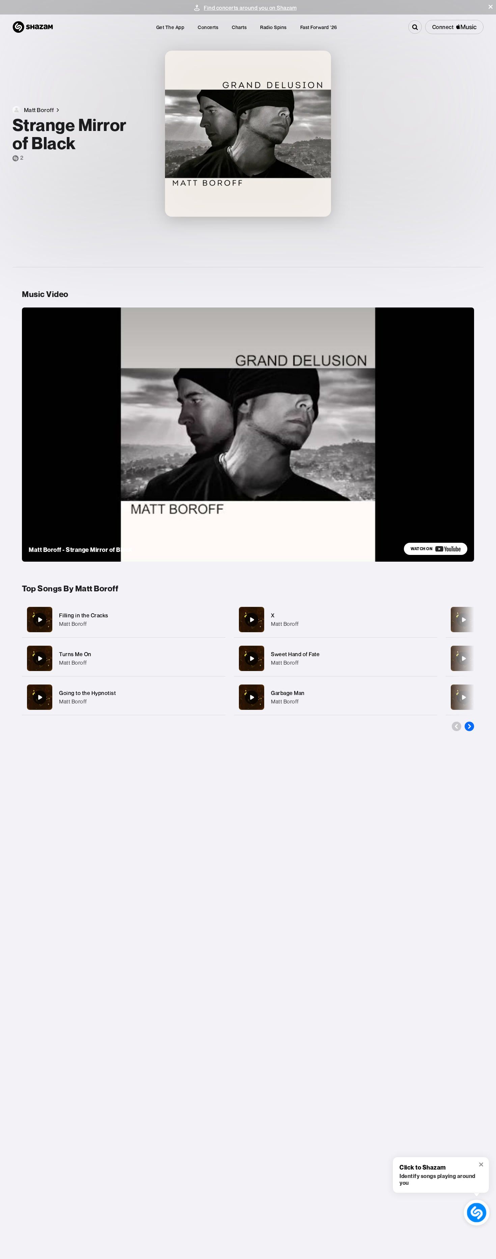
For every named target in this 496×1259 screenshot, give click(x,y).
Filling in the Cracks (83, 615)
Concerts (208, 27)
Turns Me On (75, 654)
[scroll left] (456, 726)
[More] (213, 619)
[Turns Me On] (123, 658)
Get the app (170, 27)
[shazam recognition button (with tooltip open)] (476, 1212)
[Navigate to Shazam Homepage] (32, 27)
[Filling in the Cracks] (123, 619)
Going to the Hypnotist (87, 693)
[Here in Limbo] (463, 658)
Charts (239, 27)
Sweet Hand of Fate (295, 654)
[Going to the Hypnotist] (123, 697)
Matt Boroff (73, 623)
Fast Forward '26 (318, 27)
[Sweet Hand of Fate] (335, 658)
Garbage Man (288, 693)
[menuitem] (170, 27)
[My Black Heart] (463, 697)
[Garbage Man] (335, 697)
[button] (491, 6)
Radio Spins (273, 27)
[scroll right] (469, 726)
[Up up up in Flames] (463, 619)
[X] (335, 619)
